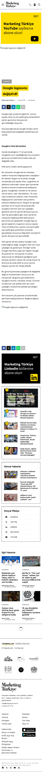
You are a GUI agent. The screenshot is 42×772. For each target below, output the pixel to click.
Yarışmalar (8, 644)
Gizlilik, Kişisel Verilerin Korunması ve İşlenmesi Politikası (10, 750)
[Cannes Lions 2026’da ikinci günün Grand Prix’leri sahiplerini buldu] (11, 596)
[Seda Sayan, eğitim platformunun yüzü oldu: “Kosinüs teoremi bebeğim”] (10, 451)
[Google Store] (29, 736)
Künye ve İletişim (8, 732)
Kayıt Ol (25, 724)
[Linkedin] (19, 767)
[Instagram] (10, 767)
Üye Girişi (26, 720)
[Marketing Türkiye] (13, 4)
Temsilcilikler (22, 644)
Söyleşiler (5, 720)
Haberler (6, 81)
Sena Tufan (5, 618)
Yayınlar (18, 648)
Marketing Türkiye (8, 100)
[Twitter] (7, 768)
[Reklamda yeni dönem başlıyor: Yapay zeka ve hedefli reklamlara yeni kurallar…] (11, 561)
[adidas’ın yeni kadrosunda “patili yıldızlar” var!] (10, 497)
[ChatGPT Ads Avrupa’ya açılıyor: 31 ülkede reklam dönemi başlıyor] (10, 413)
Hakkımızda (6, 729)
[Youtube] (15, 767)
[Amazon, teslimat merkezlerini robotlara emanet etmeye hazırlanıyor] (10, 474)
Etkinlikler (7, 648)
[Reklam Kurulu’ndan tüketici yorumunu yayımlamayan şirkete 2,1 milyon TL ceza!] (10, 426)
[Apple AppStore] (29, 731)
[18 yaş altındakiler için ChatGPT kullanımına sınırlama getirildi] (31, 596)
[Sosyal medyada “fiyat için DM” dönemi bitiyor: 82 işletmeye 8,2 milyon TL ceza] (10, 486)
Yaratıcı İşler (7, 724)
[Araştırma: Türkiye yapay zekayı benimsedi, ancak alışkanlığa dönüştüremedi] (10, 438)
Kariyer (25, 717)
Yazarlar (5, 717)
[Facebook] (3, 767)
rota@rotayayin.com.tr (10, 703)
